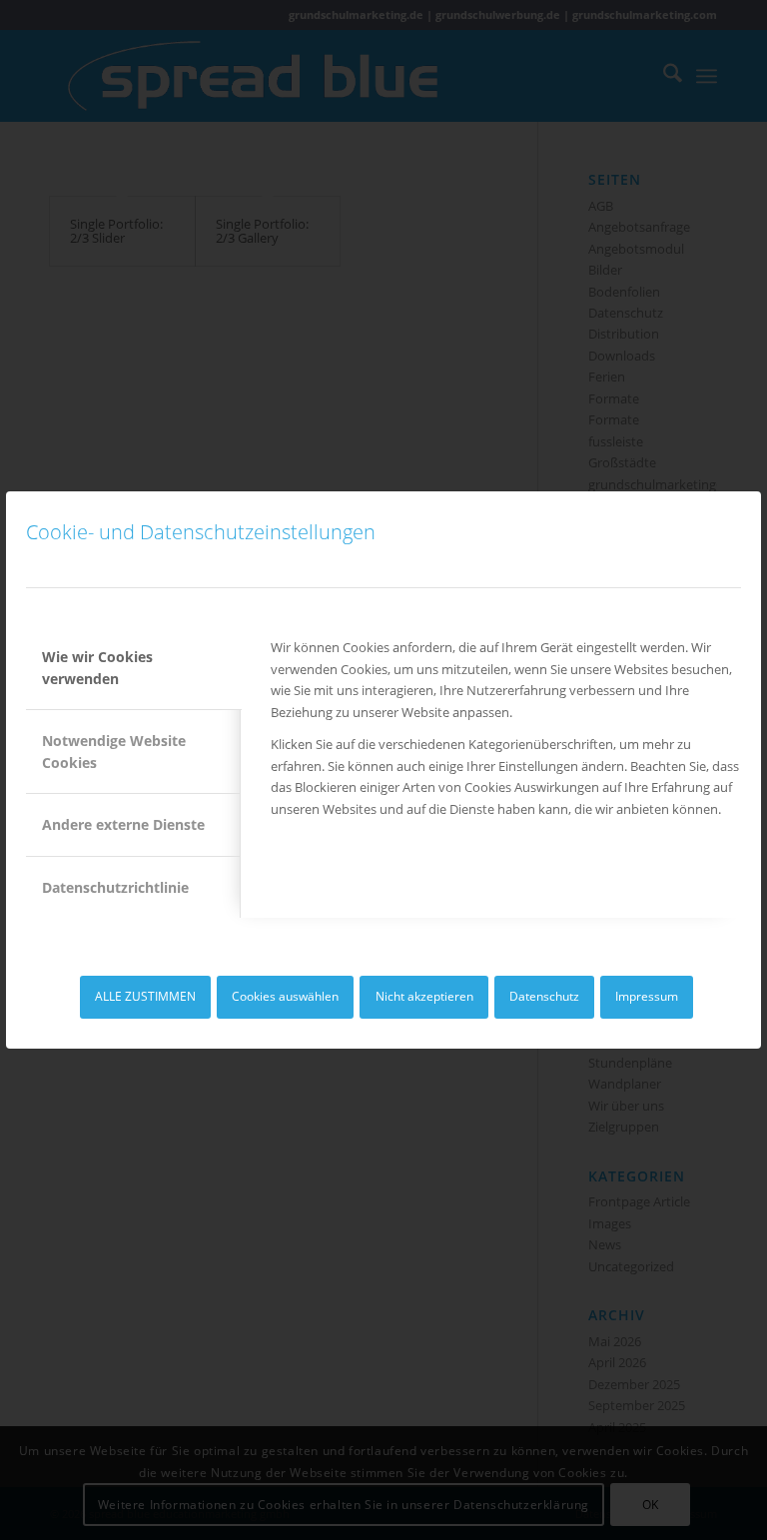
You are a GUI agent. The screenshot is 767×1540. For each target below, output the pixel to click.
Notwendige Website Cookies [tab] (114, 751)
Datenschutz (544, 996)
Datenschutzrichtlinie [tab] (115, 887)
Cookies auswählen (285, 996)
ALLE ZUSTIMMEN (145, 996)
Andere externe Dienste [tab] (123, 824)
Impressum (646, 996)
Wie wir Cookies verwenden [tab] (97, 667)
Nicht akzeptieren (424, 996)
